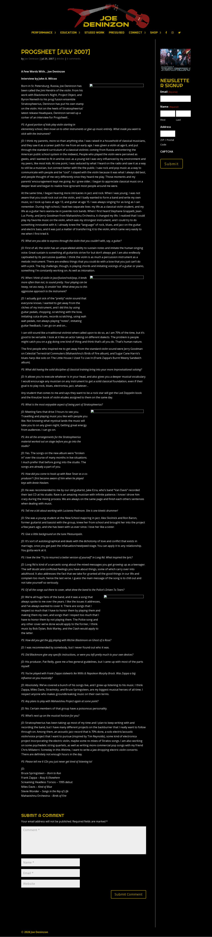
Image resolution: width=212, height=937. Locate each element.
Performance (42, 33)
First (162, 119)
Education (68, 33)
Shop (154, 33)
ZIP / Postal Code (167, 142)
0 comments (73, 58)
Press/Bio (116, 33)
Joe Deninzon (31, 58)
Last (178, 119)
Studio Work (94, 33)
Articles (60, 58)
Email (169, 92)
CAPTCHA (166, 151)
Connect (135, 33)
